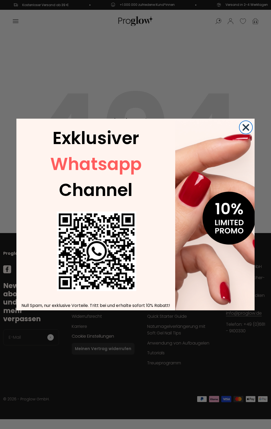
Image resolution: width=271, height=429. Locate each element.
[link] (96, 251)
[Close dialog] (245, 127)
